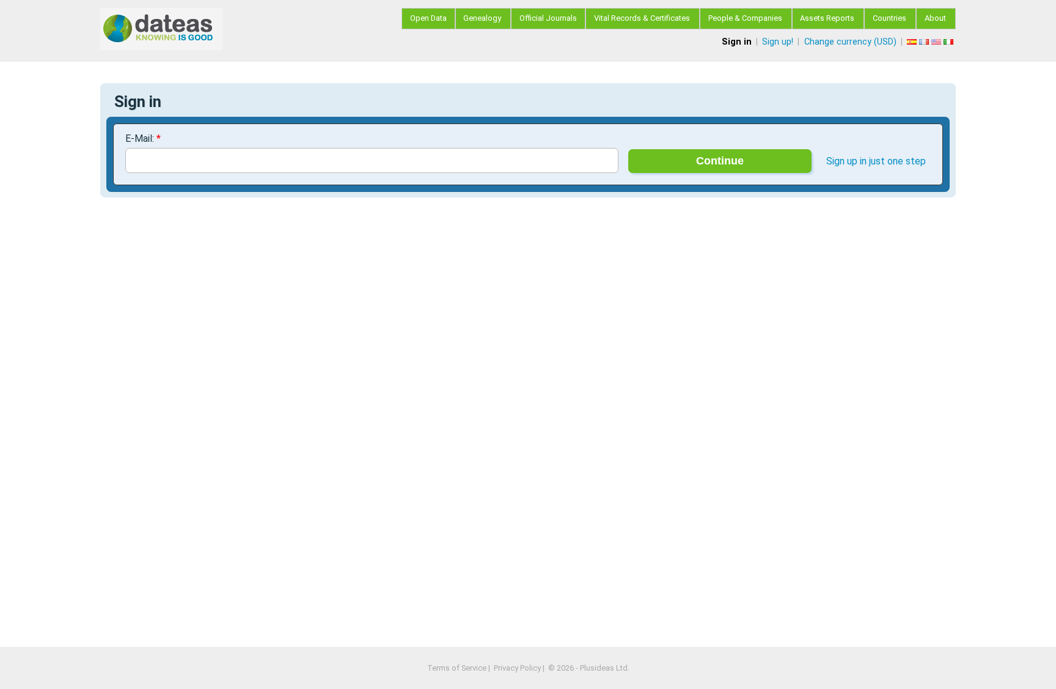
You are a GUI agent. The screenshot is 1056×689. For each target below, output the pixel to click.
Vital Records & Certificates (642, 18)
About (935, 18)
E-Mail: (143, 138)
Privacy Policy (517, 667)
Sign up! (777, 42)
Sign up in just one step (876, 161)
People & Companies (745, 18)
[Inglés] (937, 42)
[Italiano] (950, 42)
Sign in (737, 42)
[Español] (913, 42)
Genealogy (482, 18)
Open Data (428, 18)
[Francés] (925, 42)
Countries (889, 18)
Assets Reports (827, 18)
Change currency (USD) (850, 42)
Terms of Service (456, 667)
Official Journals (548, 18)
